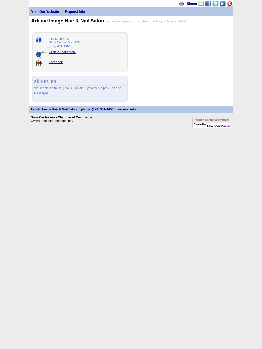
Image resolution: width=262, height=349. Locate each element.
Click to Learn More (62, 52)
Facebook (56, 62)
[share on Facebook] (208, 3)
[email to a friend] (201, 3)
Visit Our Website (45, 12)
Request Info (75, 12)
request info (127, 109)
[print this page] (182, 3)
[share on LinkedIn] (223, 3)
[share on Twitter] (216, 3)
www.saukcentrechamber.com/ (52, 121)
